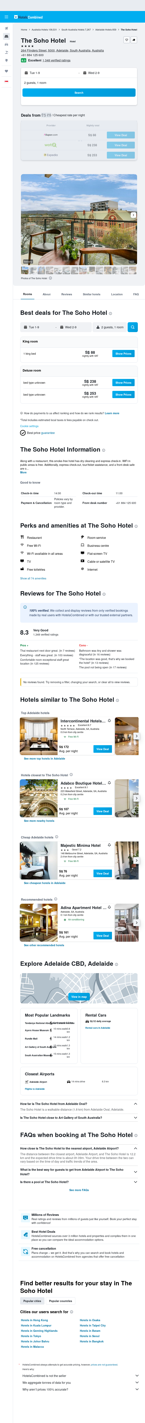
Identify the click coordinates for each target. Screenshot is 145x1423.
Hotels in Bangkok (92, 1341)
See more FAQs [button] (79, 1190)
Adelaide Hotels (103, 29)
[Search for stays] (6, 36)
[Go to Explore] (6, 60)
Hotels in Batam (90, 1331)
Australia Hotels (40, 29)
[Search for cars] (6, 44)
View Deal (102, 749)
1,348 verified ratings (56, 60)
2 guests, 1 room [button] (35, 82)
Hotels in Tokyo (31, 1336)
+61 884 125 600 (32, 55)
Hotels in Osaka (90, 1320)
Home (24, 29)
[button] (6, 17)
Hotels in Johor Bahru (35, 1341)
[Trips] (6, 71)
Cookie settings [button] (29, 426)
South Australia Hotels (73, 29)
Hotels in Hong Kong (34, 1320)
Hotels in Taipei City (93, 1325)
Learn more (112, 413)
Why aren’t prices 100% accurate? (45, 1389)
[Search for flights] (6, 28)
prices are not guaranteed (104, 1364)
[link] (44, 758)
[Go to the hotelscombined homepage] (28, 17)
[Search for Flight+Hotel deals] (6, 52)
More (23, 472)
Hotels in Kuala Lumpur (36, 1325)
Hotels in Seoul (89, 1336)
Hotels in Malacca (32, 1346)
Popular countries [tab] (60, 1301)
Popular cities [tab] (32, 1301)
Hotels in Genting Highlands (39, 1331)
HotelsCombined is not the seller (44, 1375)
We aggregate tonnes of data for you (46, 1382)
